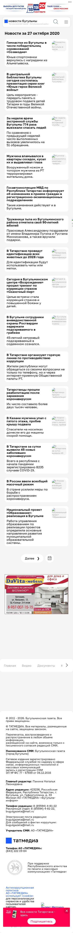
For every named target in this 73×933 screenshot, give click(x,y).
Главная (10, 665)
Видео (27, 665)
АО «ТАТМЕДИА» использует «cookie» (19, 894)
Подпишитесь (42, 921)
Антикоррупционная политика (20, 889)
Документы (46, 665)
